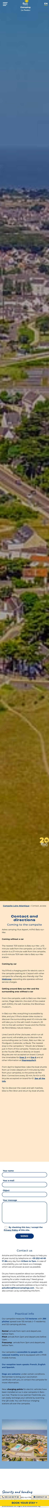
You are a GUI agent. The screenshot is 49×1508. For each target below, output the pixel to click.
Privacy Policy (11, 1230)
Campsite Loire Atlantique (16, 906)
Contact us (41, 1497)
